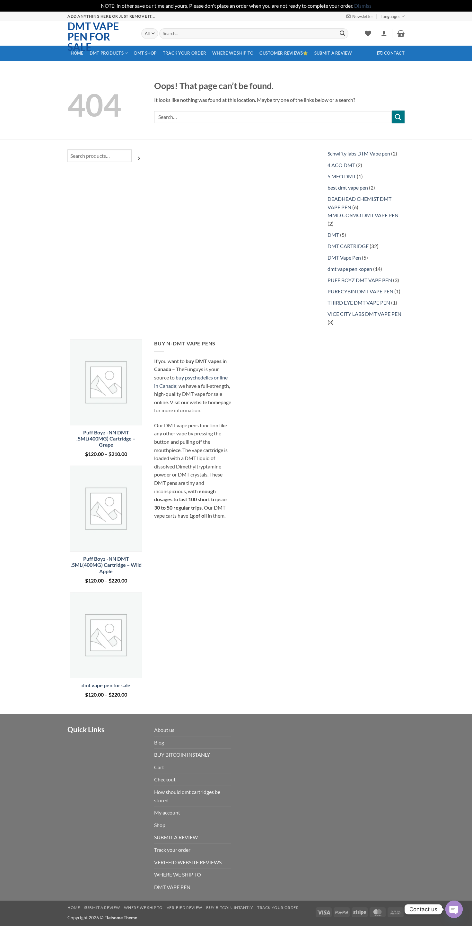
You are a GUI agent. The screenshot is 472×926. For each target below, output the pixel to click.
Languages (390, 16)
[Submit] (342, 33)
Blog (159, 742)
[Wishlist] (368, 33)
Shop (159, 825)
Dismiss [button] (362, 6)
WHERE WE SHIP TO (232, 53)
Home (73, 907)
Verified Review (184, 907)
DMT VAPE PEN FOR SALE (93, 36)
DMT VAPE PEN (172, 887)
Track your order (184, 53)
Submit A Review (102, 907)
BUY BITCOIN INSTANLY (182, 755)
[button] (359, 16)
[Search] (139, 158)
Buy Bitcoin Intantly (229, 907)
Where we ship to (143, 907)
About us (164, 730)
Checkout (165, 779)
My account (167, 812)
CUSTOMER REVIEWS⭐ (283, 53)
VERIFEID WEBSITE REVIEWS (188, 862)
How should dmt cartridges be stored (187, 796)
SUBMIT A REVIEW (333, 53)
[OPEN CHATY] (454, 909)
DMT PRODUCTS (107, 53)
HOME (77, 53)
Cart (159, 767)
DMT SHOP (145, 53)
